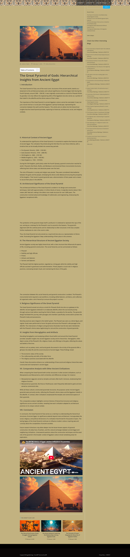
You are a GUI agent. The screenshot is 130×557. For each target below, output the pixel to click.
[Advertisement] (51, 14)
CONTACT (108, 555)
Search (106, 7)
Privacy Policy (102, 555)
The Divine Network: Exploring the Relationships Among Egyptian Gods (51, 535)
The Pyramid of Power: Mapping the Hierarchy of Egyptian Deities (72, 535)
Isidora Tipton (25, 64)
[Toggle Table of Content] (36, 70)
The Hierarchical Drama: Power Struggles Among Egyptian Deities (30, 535)
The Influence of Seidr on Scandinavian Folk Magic (98, 112)
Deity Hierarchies (50, 64)
